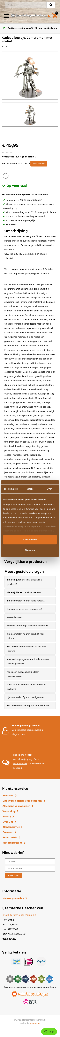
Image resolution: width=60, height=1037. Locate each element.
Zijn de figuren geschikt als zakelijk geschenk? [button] (24, 581)
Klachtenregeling (12, 842)
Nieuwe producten (13, 898)
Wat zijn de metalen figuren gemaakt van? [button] (28, 705)
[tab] (30, 582)
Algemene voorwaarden (16, 806)
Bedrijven (8, 795)
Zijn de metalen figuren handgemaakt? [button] (26, 697)
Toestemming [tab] (11, 489)
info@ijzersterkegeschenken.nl (19, 915)
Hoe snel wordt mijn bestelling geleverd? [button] (27, 625)
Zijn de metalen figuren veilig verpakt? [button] (26, 600)
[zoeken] (50, 5)
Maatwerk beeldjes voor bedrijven (22, 800)
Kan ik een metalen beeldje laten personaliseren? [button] (23, 674)
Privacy (6, 816)
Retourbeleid (9, 837)
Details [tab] (30, 489)
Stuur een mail (39, 163)
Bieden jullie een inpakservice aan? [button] (24, 592)
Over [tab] (49, 489)
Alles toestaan (30, 539)
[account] (49, 16)
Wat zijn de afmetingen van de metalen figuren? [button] (26, 648)
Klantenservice (11, 827)
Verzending (9, 811)
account (22, 734)
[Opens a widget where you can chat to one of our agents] (49, 1032)
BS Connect (35, 1023)
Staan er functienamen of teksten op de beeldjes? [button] (26, 686)
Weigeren (30, 550)
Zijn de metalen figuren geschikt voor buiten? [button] (25, 636)
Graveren (7, 832)
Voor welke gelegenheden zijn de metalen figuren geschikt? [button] (28, 661)
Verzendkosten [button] (14, 617)
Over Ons (7, 821)
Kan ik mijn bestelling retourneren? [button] (24, 608)
